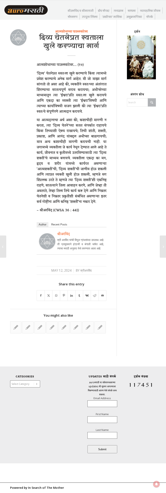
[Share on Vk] (87, 295)
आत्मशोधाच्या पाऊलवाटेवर (71, 32)
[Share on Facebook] (41, 295)
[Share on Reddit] (94, 295)
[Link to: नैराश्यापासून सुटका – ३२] (15, 327)
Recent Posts (59, 224)
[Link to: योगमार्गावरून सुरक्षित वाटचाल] (64, 327)
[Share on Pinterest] (64, 295)
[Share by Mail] (102, 295)
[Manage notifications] (156, 484)
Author (42, 224)
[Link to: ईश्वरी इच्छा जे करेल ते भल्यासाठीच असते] (88, 327)
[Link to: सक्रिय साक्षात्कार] (51, 327)
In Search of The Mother (46, 488)
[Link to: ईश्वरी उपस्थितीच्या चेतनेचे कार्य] (100, 327)
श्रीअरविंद (86, 270)
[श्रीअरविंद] (47, 248)
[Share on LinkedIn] (71, 295)
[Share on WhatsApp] (56, 295)
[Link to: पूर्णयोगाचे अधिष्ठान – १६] (40, 327)
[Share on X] (48, 295)
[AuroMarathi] (26, 10)
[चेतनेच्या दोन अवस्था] (3, 247)
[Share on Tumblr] (79, 295)
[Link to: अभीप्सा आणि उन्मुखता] (27, 327)
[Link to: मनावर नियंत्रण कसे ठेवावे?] (76, 327)
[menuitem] (81, 10)
